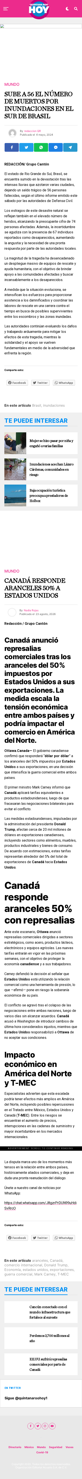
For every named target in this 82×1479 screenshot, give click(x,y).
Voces (69, 1447)
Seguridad (55, 1447)
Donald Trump (56, 1265)
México (29, 1447)
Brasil (36, 405)
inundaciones (54, 405)
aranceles (40, 1260)
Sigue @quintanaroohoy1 (26, 1398)
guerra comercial (18, 1274)
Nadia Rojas (31, 610)
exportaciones (62, 1269)
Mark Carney (45, 1274)
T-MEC (63, 1274)
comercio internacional (23, 1265)
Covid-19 (42, 1452)
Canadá (56, 1260)
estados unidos (35, 1269)
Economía (12, 1269)
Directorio (15, 1447)
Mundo (41, 1447)
